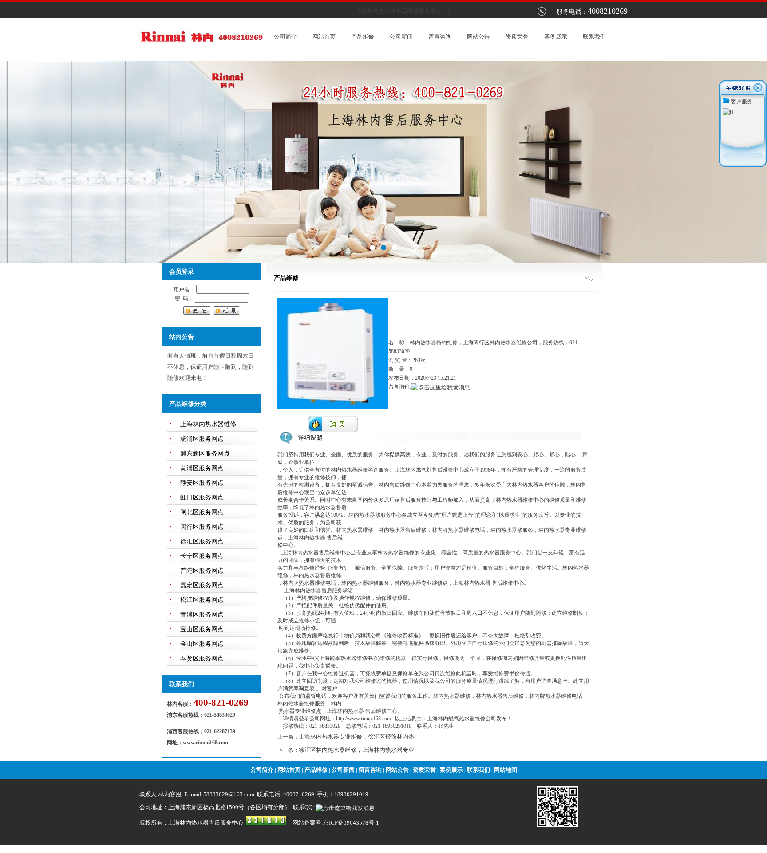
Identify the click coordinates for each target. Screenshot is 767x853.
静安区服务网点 (202, 483)
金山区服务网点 (202, 644)
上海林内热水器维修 (208, 424)
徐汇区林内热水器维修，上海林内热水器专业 (356, 750)
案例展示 (555, 36)
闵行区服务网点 (202, 526)
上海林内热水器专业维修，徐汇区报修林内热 (356, 736)
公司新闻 (401, 36)
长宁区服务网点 (202, 556)
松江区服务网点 (202, 600)
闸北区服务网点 (202, 512)
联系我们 (594, 36)
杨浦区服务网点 (202, 439)
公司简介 (285, 36)
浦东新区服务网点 (205, 453)
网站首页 (324, 36)
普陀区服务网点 (202, 570)
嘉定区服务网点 (202, 585)
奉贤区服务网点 (202, 658)
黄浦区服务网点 (202, 468)
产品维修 (362, 36)
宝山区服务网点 (202, 629)
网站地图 (505, 770)
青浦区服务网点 (202, 614)
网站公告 (478, 36)
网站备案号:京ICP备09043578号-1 (336, 822)
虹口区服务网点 (202, 497)
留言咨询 (439, 36)
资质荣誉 (517, 36)
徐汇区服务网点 (202, 541)
